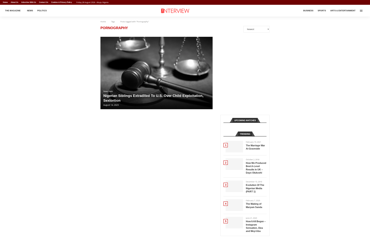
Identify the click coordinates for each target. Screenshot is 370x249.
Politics (42, 10)
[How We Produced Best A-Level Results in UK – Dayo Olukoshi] (234, 164)
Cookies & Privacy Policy (61, 2)
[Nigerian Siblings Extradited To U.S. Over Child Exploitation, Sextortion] (156, 73)
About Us (14, 2)
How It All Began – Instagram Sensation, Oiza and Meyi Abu (256, 226)
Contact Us (43, 2)
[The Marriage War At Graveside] (234, 146)
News (30, 10)
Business (308, 10)
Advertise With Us (28, 2)
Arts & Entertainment (343, 10)
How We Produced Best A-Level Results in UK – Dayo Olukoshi (256, 168)
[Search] (365, 11)
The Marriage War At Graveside (255, 147)
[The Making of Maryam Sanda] (234, 205)
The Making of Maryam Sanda (254, 205)
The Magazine (13, 10)
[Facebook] (360, 2)
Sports (322, 10)
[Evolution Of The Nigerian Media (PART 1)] (234, 186)
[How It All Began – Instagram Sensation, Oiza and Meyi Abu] (234, 222)
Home (5, 2)
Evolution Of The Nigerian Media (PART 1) (255, 188)
